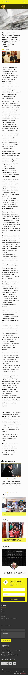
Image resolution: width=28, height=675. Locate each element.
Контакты (3, 621)
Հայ (21, 2)
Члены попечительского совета (8, 618)
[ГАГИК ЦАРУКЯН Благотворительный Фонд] (3, 6)
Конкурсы (3, 614)
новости (3, 616)
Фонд (2, 609)
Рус (26, 2)
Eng (24, 2)
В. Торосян (23, 673)
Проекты (3, 611)
